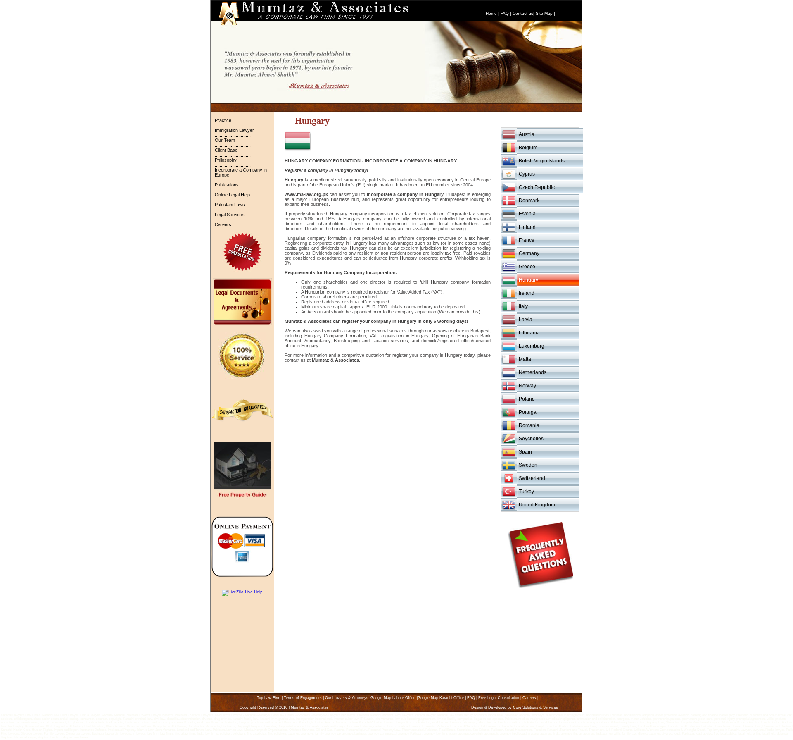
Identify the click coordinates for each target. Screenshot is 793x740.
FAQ (505, 13)
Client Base (226, 150)
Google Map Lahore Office (392, 698)
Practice (223, 120)
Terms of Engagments (303, 698)
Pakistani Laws (230, 204)
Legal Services (230, 214)
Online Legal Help (232, 194)
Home (491, 13)
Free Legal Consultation (498, 698)
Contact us (523, 13)
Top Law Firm (268, 698)
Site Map (544, 13)
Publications (227, 184)
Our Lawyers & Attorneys (346, 698)
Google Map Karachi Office (441, 698)
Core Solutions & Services (535, 707)
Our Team (225, 140)
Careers (223, 224)
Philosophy (226, 160)
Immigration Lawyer (234, 130)
